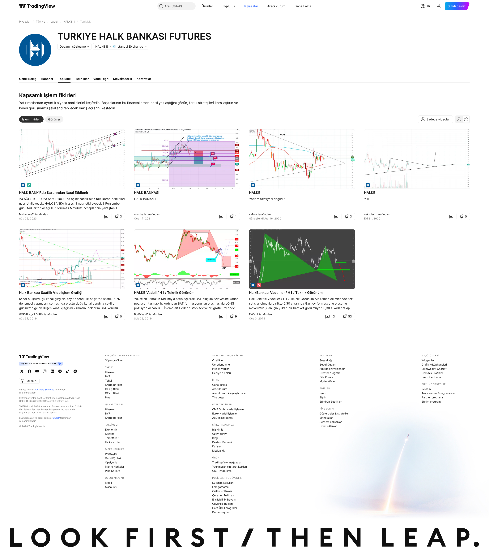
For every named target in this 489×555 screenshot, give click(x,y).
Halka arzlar (112, 442)
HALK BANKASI (146, 193)
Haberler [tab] (47, 79)
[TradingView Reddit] (75, 371)
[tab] (31, 119)
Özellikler (218, 360)
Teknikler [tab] (82, 79)
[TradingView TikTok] (67, 371)
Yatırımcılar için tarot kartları (229, 466)
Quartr (56, 417)
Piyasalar (251, 6)
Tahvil (108, 380)
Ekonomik (111, 429)
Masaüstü (111, 486)
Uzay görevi (219, 433)
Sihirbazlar (326, 417)
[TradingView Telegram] (60, 371)
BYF (107, 376)
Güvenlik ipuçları (222, 503)
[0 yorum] (106, 216)
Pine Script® (112, 470)
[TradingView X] (21, 371)
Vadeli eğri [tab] (100, 79)
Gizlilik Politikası (222, 491)
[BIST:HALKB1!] (138, 185)
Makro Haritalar (114, 466)
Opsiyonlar (111, 462)
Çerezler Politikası (223, 495)
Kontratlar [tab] (144, 79)
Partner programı (432, 397)
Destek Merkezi (222, 442)
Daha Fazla (303, 6)
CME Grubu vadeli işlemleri (228, 409)
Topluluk (228, 6)
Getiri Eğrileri (113, 458)
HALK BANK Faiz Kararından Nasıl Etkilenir (53, 193)
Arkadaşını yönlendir (332, 368)
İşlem (323, 393)
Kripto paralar (113, 384)
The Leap (218, 397)
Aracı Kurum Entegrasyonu (438, 393)
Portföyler (111, 454)
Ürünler (207, 6)
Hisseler (110, 372)
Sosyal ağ (326, 360)
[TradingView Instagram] (44, 371)
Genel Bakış (219, 384)
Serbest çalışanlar (331, 421)
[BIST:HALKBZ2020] (368, 185)
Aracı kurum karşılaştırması (228, 393)
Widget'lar (428, 360)
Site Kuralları (327, 377)
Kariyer (216, 446)
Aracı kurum (276, 6)
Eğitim (323, 397)
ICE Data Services (44, 389)
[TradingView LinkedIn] (52, 371)
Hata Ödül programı (224, 507)
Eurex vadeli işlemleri (225, 413)
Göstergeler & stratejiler (334, 413)
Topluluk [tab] (64, 79)
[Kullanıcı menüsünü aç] (438, 6)
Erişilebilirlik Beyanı (224, 499)
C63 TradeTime (222, 470)
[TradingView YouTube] (37, 371)
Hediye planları (221, 373)
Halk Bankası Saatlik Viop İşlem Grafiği (50, 293)
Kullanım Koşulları (222, 482)
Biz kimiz (217, 429)
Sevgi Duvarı (327, 364)
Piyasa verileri (220, 368)
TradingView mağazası (226, 462)
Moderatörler (328, 381)
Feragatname (220, 486)
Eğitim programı (431, 401)
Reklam (426, 389)
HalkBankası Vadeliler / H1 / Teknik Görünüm (286, 293)
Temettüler (111, 438)
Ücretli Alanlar (328, 426)
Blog (215, 438)
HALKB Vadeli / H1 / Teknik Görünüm (164, 293)
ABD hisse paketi (222, 417)
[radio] (459, 119)
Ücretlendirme (221, 364)
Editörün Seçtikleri (331, 401)
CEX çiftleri (112, 389)
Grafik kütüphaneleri (434, 364)
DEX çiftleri (112, 393)
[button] (216, 6)
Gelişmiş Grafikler (432, 373)
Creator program (330, 373)
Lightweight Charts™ (434, 368)
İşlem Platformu (431, 377)
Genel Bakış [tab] (27, 79)
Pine (107, 397)
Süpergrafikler (114, 360)
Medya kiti (218, 450)
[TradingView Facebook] (29, 371)
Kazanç (109, 433)
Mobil (108, 482)
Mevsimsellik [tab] (122, 79)
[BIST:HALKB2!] (23, 185)
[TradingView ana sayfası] (37, 6)
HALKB (255, 193)
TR (428, 6)
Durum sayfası (221, 512)
